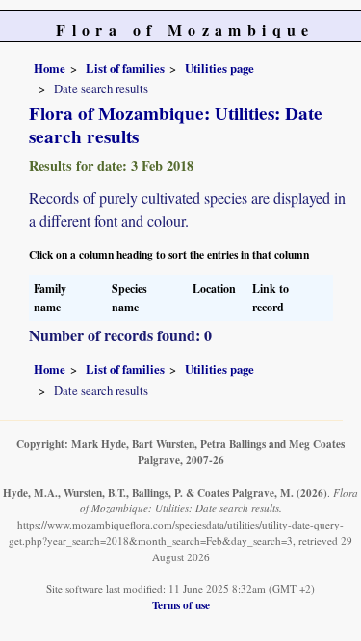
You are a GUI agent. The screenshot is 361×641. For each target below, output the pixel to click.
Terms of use (181, 605)
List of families (125, 68)
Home (49, 68)
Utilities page (219, 68)
